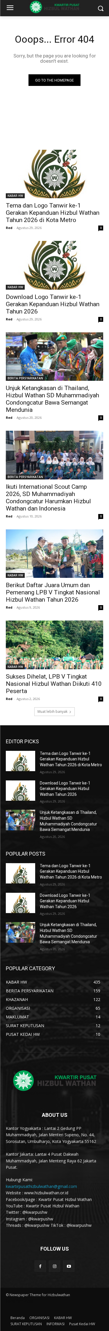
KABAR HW (15, 196)
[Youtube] (68, 1266)
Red (9, 228)
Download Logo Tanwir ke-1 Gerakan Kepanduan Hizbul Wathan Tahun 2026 (52, 304)
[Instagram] (54, 1266)
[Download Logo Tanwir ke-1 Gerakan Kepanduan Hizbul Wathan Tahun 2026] (54, 265)
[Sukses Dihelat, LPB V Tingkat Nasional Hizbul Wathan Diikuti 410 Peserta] (54, 645)
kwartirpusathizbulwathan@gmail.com (41, 1186)
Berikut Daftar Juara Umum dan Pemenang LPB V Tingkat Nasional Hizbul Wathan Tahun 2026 (53, 592)
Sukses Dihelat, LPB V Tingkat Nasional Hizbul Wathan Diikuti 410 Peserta (54, 684)
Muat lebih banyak (52, 711)
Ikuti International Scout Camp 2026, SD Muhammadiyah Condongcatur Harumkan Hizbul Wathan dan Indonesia (48, 497)
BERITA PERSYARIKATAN (25, 378)
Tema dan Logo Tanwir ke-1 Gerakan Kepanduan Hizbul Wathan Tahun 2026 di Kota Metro (52, 212)
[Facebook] (40, 1266)
